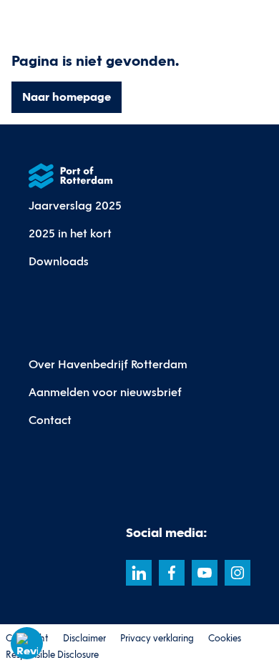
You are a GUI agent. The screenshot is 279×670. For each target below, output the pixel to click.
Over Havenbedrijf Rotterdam (108, 364)
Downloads (59, 261)
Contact (50, 420)
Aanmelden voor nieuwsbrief (105, 392)
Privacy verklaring (157, 638)
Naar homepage (66, 97)
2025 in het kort (70, 233)
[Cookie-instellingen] (27, 643)
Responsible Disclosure (52, 655)
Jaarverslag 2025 (75, 205)
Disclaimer (84, 638)
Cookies (224, 638)
